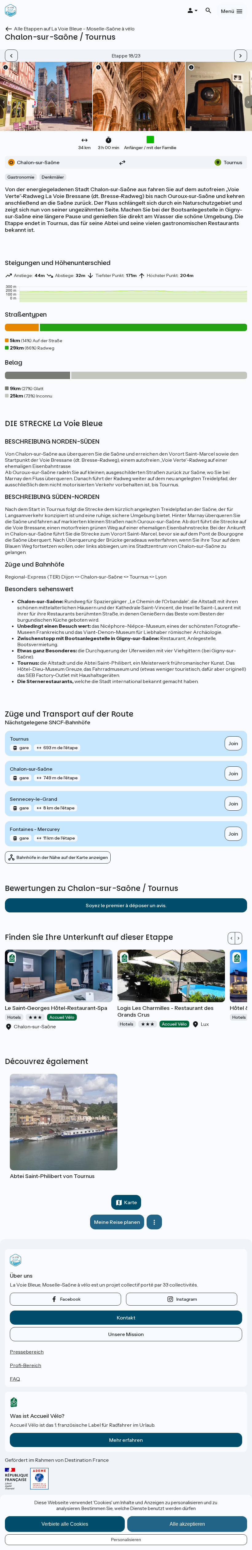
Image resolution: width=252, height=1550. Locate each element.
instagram (186, 1299)
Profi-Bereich (25, 1365)
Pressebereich (27, 1352)
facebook (70, 1299)
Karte (130, 1202)
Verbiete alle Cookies (64, 1524)
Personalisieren (126, 1539)
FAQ (15, 1379)
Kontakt (126, 1318)
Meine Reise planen (117, 1222)
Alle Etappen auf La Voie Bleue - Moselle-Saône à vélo (74, 29)
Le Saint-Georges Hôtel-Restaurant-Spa (56, 1008)
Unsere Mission (126, 1334)
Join (233, 743)
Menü (227, 11)
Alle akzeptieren (187, 1524)
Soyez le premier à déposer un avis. (126, 905)
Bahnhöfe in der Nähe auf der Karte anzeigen (62, 857)
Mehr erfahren (126, 1440)
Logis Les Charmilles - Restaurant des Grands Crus (165, 1011)
